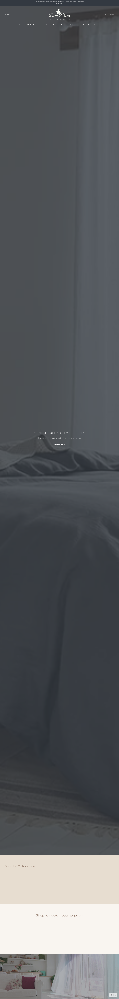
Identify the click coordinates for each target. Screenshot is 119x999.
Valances (96, 935)
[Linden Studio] (59, 14)
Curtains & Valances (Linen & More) (59, 897)
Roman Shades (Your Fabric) (14, 897)
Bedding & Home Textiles (103, 897)
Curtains (96, 940)
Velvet (59, 938)
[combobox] (12, 14)
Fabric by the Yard (36, 897)
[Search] (6, 14)
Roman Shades (96, 943)
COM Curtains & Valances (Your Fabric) (81, 897)
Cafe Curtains (97, 938)
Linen (59, 935)
